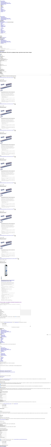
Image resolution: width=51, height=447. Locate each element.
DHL (6, 316)
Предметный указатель (3, 19)
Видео (1, 340)
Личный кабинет (1, 39)
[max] (1, 14)
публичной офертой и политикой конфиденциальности (20, 439)
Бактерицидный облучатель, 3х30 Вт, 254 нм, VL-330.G (6, 235)
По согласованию (18, 316)
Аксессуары (1, 55)
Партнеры (2, 25)
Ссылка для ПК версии (2, 419)
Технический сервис (3, 10)
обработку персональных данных (8, 322)
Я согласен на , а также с (10, 322)
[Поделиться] (14, 77)
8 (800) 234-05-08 (2, 370)
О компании (2, 7)
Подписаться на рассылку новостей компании (5, 440)
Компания (1, 337)
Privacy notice (49, 334)
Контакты (2, 11)
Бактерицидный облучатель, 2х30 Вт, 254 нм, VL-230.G (6, 182)
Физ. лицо (1, 430)
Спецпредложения (3, 1)
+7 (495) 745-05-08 (6, 370)
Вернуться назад (2, 51)
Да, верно (1, 38)
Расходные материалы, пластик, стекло (5, 18)
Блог (1, 8)
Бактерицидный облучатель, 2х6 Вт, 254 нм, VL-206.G (6, 77)
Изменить (3, 38)
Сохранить (1, 390)
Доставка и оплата (3, 26)
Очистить (1, 36)
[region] (25, 315)
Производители (2, 24)
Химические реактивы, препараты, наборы (6, 3)
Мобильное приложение (4, 355)
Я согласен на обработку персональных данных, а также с (13, 439)
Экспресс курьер (10, 316)
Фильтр (1, 72)
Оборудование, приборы (4, 17)
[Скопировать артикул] (3, 79)
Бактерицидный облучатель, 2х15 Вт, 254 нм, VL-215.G (6, 156)
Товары (1, 54)
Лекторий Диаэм (3, 353)
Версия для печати (2, 376)
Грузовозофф (4, 316)
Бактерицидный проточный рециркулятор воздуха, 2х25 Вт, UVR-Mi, (8, 258)
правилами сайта (16, 403)
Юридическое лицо (4, 430)
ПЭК (1, 316)
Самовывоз (14, 316)
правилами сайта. (17, 322)
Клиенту (1, 334)
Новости (2, 23)
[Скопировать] (13, 77)
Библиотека (2, 4)
